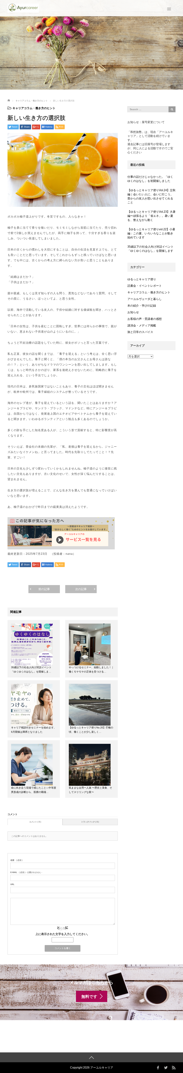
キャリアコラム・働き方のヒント (34, 108)
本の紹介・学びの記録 (141, 305)
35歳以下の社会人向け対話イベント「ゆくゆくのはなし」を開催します (150, 248)
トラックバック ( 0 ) (90, 822)
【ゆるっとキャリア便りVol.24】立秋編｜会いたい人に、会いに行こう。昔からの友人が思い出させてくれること (151, 196)
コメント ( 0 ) (35, 822)
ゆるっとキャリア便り (141, 279)
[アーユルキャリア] (23, 8)
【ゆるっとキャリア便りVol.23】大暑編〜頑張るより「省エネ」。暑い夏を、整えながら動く (151, 215)
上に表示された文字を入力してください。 (62, 934)
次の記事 (81, 589)
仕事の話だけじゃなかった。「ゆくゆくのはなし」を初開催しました (150, 178)
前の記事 (44, 589)
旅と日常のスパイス (140, 331)
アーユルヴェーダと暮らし (144, 299)
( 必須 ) (16, 860)
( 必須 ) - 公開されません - (26, 872)
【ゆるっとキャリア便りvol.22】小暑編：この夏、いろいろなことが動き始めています (151, 233)
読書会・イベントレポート (144, 285)
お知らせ (133, 312)
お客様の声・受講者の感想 (144, 318)
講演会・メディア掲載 (141, 325)
